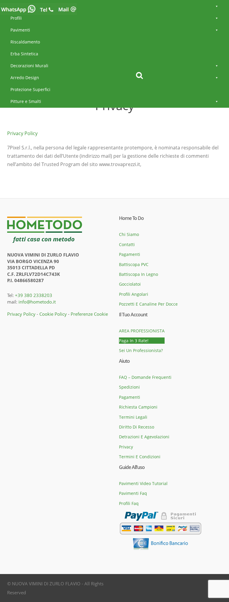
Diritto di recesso (136, 427)
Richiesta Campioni (138, 407)
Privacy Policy (22, 133)
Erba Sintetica (24, 54)
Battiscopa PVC (133, 264)
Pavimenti (20, 30)
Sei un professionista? (141, 350)
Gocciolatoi (130, 284)
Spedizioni (129, 387)
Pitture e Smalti (25, 101)
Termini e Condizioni (139, 456)
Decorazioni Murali (29, 65)
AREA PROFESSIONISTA (142, 331)
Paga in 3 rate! (133, 340)
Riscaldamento (25, 42)
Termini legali (133, 417)
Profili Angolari (133, 294)
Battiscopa (20, 6)
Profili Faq (129, 503)
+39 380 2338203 (33, 295)
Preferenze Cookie (89, 314)
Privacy (126, 447)
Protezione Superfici (30, 89)
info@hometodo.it (37, 302)
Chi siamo (129, 234)
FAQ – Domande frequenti (145, 377)
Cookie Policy (53, 314)
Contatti (127, 244)
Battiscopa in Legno (138, 274)
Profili (16, 18)
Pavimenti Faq (133, 493)
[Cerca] (139, 76)
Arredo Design (24, 77)
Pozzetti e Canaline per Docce (148, 304)
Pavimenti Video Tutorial (143, 483)
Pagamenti (129, 254)
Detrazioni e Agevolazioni (144, 437)
